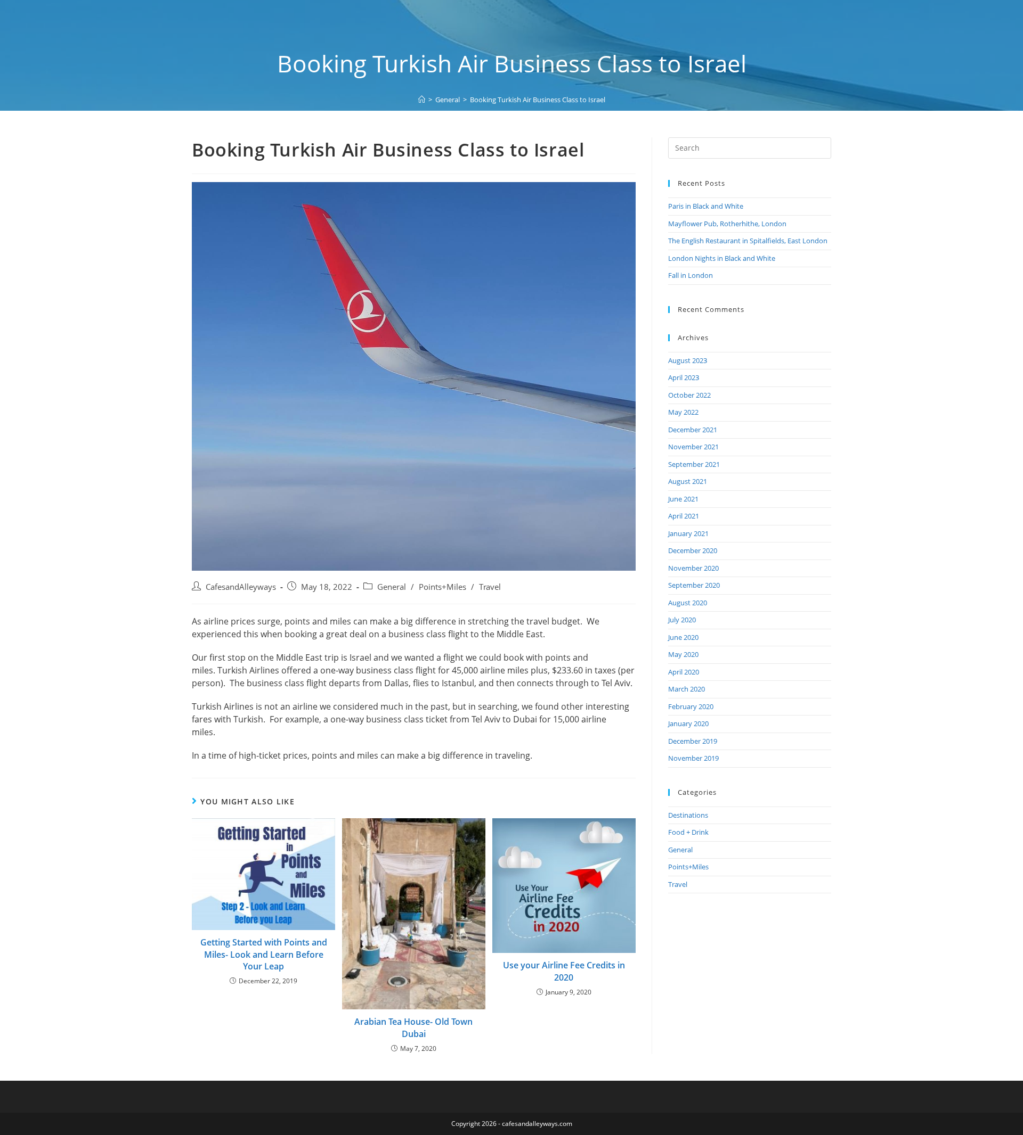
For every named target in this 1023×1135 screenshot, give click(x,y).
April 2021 (683, 516)
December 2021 (692, 429)
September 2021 (694, 464)
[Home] (421, 99)
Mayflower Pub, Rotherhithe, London (727, 223)
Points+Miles (442, 587)
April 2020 (683, 672)
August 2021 (687, 481)
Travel (490, 587)
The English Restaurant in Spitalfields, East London (747, 240)
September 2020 (694, 585)
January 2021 (688, 533)
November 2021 (693, 446)
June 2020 (683, 637)
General (391, 587)
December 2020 (692, 550)
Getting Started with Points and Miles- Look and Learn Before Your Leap (263, 954)
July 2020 (682, 619)
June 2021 (683, 499)
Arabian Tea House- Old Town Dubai (413, 1027)
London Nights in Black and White (721, 258)
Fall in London (690, 275)
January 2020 (688, 723)
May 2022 (683, 412)
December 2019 (692, 741)
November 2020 (693, 568)
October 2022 (689, 395)
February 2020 (690, 706)
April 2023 (683, 377)
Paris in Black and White (705, 206)
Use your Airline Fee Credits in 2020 (564, 971)
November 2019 (693, 758)
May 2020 (683, 654)
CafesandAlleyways (241, 587)
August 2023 (687, 360)
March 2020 (686, 689)
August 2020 (687, 602)
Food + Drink (688, 832)
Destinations (688, 815)
